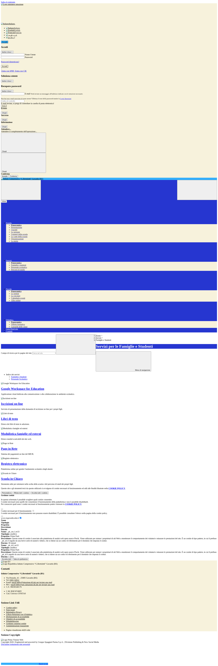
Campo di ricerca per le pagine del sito (16, 353)
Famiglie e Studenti (18, 377)
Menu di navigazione (142, 370)
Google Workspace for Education (22, 388)
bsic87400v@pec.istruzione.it (32, 585)
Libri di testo (9, 418)
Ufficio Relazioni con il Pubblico (19, 614)
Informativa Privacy (14, 612)
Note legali (10, 610)
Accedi (4, 42)
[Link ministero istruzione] (12, 4)
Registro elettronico (14, 463)
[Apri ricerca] (197, 190)
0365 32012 (14, 580)
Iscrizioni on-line (12, 403)
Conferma (13, 176)
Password (29, 57)
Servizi (98, 338)
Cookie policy (11, 608)
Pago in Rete (9, 448)
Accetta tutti (40, 493)
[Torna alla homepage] (109, 179)
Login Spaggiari (65, 99)
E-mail (27, 94)
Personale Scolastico (19, 379)
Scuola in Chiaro (12, 478)
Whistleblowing (12, 621)
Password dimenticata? (10, 62)
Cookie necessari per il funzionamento (16, 511)
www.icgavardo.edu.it (10, 518)
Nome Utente (30, 55)
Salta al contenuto (8, 2)
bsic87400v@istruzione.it (32, 582)
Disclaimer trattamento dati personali (15, 644)
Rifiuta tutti (21, 493)
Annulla (4, 176)
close (4, 201)
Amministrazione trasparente (17, 626)
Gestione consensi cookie (16, 623)
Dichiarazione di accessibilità (17, 617)
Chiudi (4, 113)
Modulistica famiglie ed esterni (21, 433)
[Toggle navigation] (21, 190)
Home (98, 335)
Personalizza (6, 493)
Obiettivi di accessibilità (15, 619)
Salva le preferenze (20, 559)
